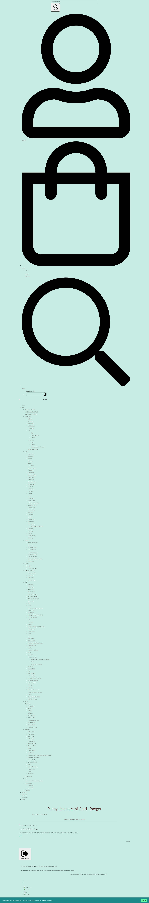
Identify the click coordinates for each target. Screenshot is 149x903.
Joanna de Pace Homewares (35, 643)
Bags (32, 433)
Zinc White (31, 773)
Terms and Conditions (92, 874)
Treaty (29, 771)
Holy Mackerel (31, 489)
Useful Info (24, 794)
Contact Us (25, 797)
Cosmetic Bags (35, 435)
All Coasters (31, 706)
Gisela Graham (31, 715)
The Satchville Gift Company (35, 692)
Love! (29, 496)
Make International (33, 650)
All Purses (30, 421)
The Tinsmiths (31, 769)
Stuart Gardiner (32, 682)
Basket (26, 274)
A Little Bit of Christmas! (31, 414)
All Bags (30, 419)
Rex (29, 671)
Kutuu (32, 661)
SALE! (26, 778)
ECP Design (31, 612)
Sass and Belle (31, 673)
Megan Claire (31, 500)
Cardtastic (30, 470)
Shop (23, 407)
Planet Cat (30, 666)
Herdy (29, 633)
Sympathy (30, 531)
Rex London (31, 577)
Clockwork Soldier (32, 547)
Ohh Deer (30, 517)
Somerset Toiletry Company (35, 678)
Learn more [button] (50, 900)
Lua (29, 430)
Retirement (31, 521)
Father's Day (28, 566)
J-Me (29, 636)
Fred (29, 619)
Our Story (24, 792)
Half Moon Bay (31, 629)
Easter (26, 563)
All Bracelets (31, 731)
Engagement (31, 479)
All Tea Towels (31, 591)
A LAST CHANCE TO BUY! (31, 412)
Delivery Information (75, 874)
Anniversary (31, 456)
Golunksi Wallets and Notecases (36, 626)
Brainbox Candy (32, 468)
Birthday (30, 463)
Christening (31, 472)
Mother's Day (31, 510)
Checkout (27, 276)
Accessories (28, 416)
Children (27, 540)
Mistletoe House (32, 505)
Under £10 (31, 785)
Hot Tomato (31, 428)
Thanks (30, 533)
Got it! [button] (144, 900)
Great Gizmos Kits (32, 554)
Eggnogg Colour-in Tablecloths (35, 615)
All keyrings (31, 587)
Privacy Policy (83, 874)
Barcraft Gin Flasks (32, 596)
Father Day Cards (32, 568)
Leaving (30, 493)
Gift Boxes (30, 575)
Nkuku (29, 652)
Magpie (30, 647)
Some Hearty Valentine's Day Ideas (34, 780)
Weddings (27, 790)
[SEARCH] (45, 394)
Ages (32, 465)
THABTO (30, 687)
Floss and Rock (32, 549)
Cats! (29, 603)
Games (30, 624)
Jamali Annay (31, 638)
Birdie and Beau (32, 745)
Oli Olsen (30, 654)
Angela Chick (31, 454)
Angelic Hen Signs (32, 594)
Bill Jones (30, 461)
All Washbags (31, 426)
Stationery (30, 528)
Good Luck (30, 486)
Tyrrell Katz (31, 561)
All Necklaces (31, 741)
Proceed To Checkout (79, 819)
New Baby (30, 512)
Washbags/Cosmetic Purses (38, 447)
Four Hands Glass (32, 617)
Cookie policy (104, 874)
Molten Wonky (31, 759)
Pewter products (32, 657)
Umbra (29, 694)
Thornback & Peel (32, 727)
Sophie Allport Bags (33, 449)
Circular (30, 605)
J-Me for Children (32, 556)
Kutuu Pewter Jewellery (34, 757)
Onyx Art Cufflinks (32, 762)
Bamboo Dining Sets (33, 542)
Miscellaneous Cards (33, 503)
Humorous (30, 491)
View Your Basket (68, 819)
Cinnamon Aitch (32, 475)
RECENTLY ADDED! (30, 409)
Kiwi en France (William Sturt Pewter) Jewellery (40, 755)
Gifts (26, 582)
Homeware (27, 703)
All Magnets (31, 589)
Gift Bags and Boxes (30, 570)
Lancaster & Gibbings (36, 664)
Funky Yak (30, 622)
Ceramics (33, 675)
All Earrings (31, 738)
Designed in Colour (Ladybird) (35, 608)
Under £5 (30, 787)
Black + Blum (31, 601)
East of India (31, 610)
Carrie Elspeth (31, 750)
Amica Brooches (32, 743)
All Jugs (30, 708)
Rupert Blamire (32, 724)
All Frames (30, 584)
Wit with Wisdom (32, 699)
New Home (31, 514)
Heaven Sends (31, 631)
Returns (99, 874)
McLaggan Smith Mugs (33, 720)
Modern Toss (31, 507)
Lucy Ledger (31, 498)
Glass (26, 701)
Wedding (30, 538)
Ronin (29, 764)
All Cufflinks (31, 736)
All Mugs (30, 710)
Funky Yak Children (33, 552)
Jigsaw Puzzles (31, 640)
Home (23, 405)
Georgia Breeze (32, 482)
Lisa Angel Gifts (32, 645)
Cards (26, 451)
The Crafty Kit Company (34, 689)
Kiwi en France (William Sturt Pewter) (40, 659)
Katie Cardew (31, 717)
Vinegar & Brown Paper (34, 696)
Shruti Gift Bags (32, 580)
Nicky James (31, 440)
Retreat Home (31, 668)
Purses (33, 437)
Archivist (30, 458)
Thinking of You (32, 535)
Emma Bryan (31, 477)
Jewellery (27, 729)
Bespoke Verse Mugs (33, 598)
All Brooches (31, 734)
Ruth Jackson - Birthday (37, 526)
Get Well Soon (31, 484)
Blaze (29, 748)
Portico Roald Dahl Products (35, 559)
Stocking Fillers (28, 783)
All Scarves (30, 423)
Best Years (31, 545)
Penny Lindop (31, 519)
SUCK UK (30, 685)
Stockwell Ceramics (33, 680)
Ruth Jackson (31, 524)
